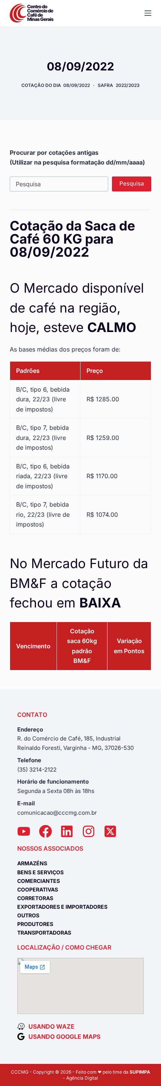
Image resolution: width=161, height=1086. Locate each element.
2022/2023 (128, 85)
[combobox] (59, 184)
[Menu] (148, 13)
